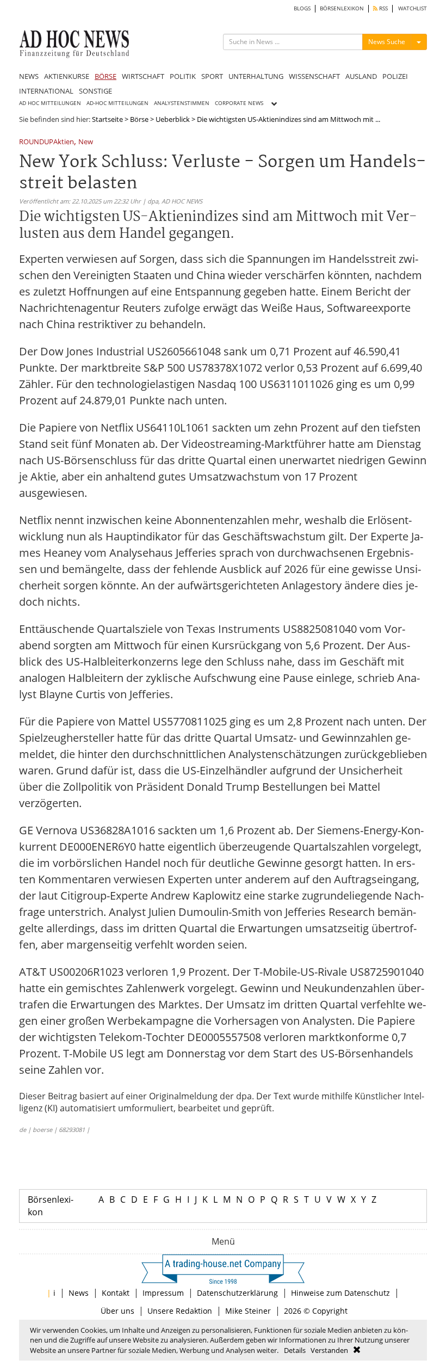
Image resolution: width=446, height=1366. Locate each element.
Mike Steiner (248, 1311)
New (85, 142)
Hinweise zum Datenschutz (340, 1293)
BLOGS (302, 8)
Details (295, 1350)
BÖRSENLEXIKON (342, 8)
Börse (139, 119)
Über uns (117, 1311)
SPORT (212, 76)
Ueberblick (173, 119)
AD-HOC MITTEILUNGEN (117, 103)
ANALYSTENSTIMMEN (181, 103)
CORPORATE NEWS (239, 103)
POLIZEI (395, 76)
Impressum (163, 1293)
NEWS (29, 76)
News (79, 1293)
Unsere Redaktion (179, 1311)
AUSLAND (361, 76)
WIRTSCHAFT (143, 76)
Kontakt (115, 1293)
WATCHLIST (412, 8)
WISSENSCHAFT (314, 76)
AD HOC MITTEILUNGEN (50, 103)
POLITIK (183, 76)
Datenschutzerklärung (237, 1293)
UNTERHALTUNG (255, 76)
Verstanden (329, 1350)
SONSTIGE (95, 91)
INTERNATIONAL (46, 91)
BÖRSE (105, 76)
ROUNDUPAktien (46, 142)
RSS (382, 8)
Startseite (107, 119)
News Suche (386, 41)
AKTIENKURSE (66, 76)
